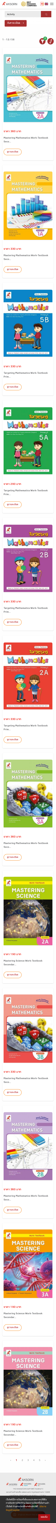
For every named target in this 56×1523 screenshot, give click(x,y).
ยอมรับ (44, 1517)
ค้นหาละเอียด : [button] (14, 23)
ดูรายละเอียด (12, 152)
